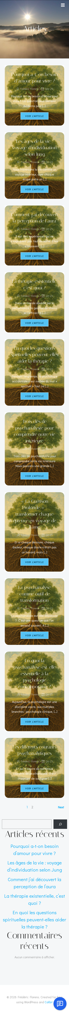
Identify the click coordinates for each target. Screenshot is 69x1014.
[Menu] (63, 5)
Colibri (49, 1002)
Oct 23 (49, 162)
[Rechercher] (60, 824)
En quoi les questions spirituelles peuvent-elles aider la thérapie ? (34, 919)
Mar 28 (49, 89)
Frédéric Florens (29, 89)
